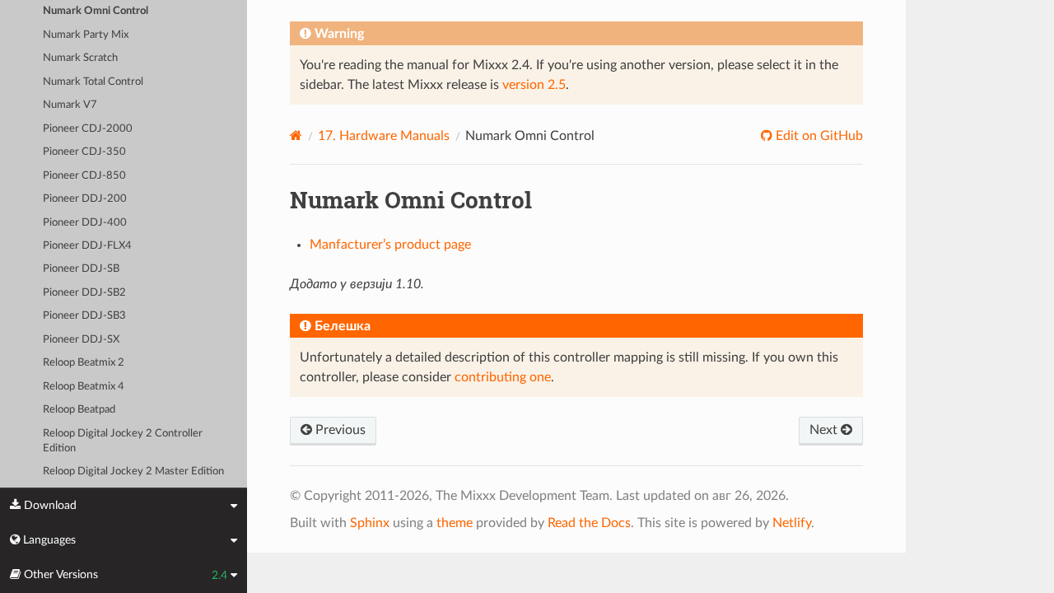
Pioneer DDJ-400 (85, 222)
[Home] (296, 135)
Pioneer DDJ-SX (81, 339)
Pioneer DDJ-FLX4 (87, 245)
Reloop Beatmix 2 (83, 362)
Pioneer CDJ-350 (84, 152)
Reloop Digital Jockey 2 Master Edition (133, 471)
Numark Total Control (93, 82)
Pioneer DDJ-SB (81, 269)
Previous (339, 430)
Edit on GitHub (817, 135)
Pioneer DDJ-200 (85, 199)
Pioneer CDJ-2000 (88, 129)
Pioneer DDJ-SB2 (84, 292)
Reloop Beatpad (79, 409)
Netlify (791, 523)
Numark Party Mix (85, 35)
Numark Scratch (80, 58)
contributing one (503, 377)
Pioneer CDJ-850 (84, 175)
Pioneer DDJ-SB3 (84, 316)
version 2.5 (534, 84)
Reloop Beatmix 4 (83, 386)
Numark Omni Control (95, 11)
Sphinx (369, 523)
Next (825, 430)
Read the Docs (589, 523)
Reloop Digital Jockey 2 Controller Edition (123, 441)
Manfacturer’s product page (390, 244)
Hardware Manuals (384, 135)
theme (454, 523)
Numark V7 (70, 105)
